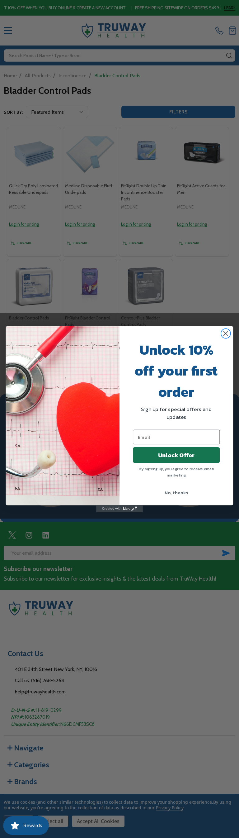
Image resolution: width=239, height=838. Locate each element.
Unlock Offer (176, 455)
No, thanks (176, 492)
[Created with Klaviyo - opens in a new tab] (119, 508)
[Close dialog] (226, 333)
